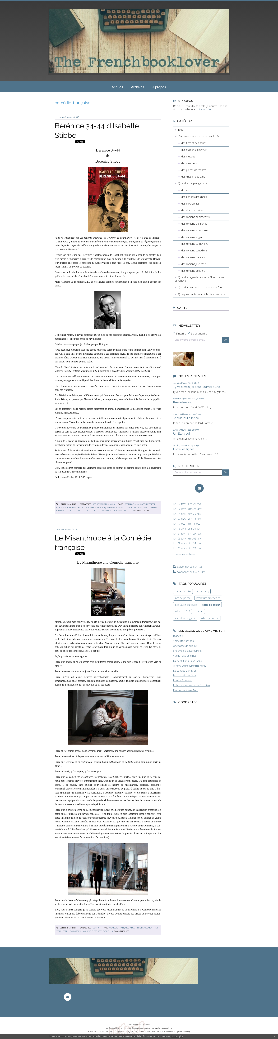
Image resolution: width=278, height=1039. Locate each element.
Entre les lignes (184, 449)
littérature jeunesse (186, 604)
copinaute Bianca (121, 334)
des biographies (190, 203)
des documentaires (192, 210)
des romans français (104, 504)
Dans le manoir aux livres (187, 660)
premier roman (115, 507)
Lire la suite (204, 109)
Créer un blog (133, 1024)
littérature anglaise (185, 618)
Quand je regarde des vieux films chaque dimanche (199, 279)
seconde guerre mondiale (114, 511)
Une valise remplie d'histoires (189, 665)
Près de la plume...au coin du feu (191, 685)
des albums (187, 190)
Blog (180, 129)
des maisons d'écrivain (194, 150)
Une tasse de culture (185, 646)
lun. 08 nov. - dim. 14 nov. (187, 543)
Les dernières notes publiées (139, 1028)
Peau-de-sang (182, 402)
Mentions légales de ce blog (120, 1031)
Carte (182, 307)
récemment (81, 643)
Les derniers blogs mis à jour (116, 1028)
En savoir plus (177, 1036)
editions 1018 (182, 611)
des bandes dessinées (194, 197)
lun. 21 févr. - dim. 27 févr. (187, 533)
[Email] (199, 488)
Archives (137, 87)
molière (87, 931)
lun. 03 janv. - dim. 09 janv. (187, 538)
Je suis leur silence (186, 418)
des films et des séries (194, 143)
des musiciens (189, 163)
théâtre (72, 511)
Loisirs (96, 928)
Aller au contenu (11, 3)
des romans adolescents (195, 217)
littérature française (135, 507)
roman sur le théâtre (88, 511)
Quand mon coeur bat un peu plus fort (200, 287)
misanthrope (137, 928)
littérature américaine (208, 598)
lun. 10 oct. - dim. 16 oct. (186, 523)
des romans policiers (193, 270)
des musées (188, 156)
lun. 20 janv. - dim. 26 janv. (187, 509)
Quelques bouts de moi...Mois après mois (201, 294)
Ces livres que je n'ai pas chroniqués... (199, 136)
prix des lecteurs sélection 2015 (89, 507)
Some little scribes (183, 641)
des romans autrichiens (194, 243)
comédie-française (119, 928)
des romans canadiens (194, 250)
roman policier (183, 591)
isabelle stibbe (147, 504)
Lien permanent (67, 504)
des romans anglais (192, 237)
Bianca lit (178, 636)
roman (199, 611)
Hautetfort (146, 1024)
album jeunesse (210, 618)
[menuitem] (117, 86)
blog (188, 1031)
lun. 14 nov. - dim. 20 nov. (187, 514)
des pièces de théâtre (193, 170)
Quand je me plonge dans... (193, 183)
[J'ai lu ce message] (274, 1036)
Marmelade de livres (184, 675)
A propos (159, 87)
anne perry (203, 591)
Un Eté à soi (181, 433)
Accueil (117, 87)
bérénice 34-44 (132, 504)
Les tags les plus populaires (162, 1028)
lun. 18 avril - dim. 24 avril (187, 528)
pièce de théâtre (100, 931)
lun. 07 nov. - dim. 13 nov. (187, 518)
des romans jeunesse (193, 264)
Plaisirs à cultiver (182, 680)
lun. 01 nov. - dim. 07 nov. (187, 548)
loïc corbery (75, 931)
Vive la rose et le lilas (184, 655)
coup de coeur (211, 604)
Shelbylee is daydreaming (187, 650)
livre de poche (63, 507)
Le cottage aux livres (185, 670)
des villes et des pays (193, 176)
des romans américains (194, 230)
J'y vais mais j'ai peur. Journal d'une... (197, 386)
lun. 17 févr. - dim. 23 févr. (187, 504)
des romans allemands (194, 223)
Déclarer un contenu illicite (97, 1031)
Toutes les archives (184, 554)
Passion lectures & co (185, 690)
